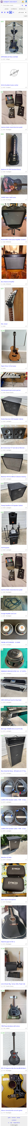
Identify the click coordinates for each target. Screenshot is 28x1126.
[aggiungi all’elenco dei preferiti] (2, 59)
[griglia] (7, 12)
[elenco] (2, 12)
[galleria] (10, 12)
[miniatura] (4, 12)
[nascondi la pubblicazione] (26, 59)
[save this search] (26, 5)
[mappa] (13, 12)
